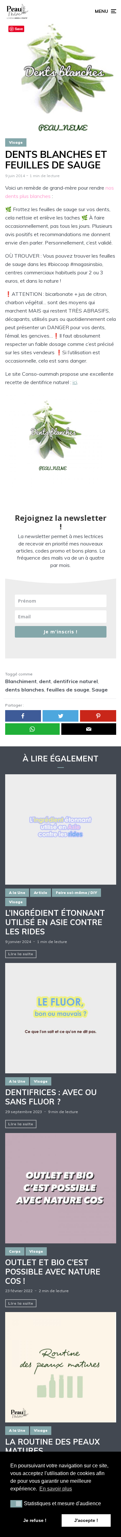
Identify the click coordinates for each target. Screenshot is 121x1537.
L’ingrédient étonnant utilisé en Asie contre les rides (55, 922)
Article (40, 892)
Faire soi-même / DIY (76, 892)
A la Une (17, 892)
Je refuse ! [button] (34, 1520)
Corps (15, 1251)
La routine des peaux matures (52, 1446)
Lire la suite (20, 953)
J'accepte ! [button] (86, 1520)
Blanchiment (21, 681)
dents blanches (24, 689)
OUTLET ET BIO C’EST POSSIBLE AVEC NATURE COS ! (52, 1271)
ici (75, 382)
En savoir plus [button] (55, 1488)
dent (45, 681)
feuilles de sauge (67, 689)
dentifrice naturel (75, 681)
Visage (16, 142)
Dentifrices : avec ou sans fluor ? (51, 1097)
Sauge (100, 689)
